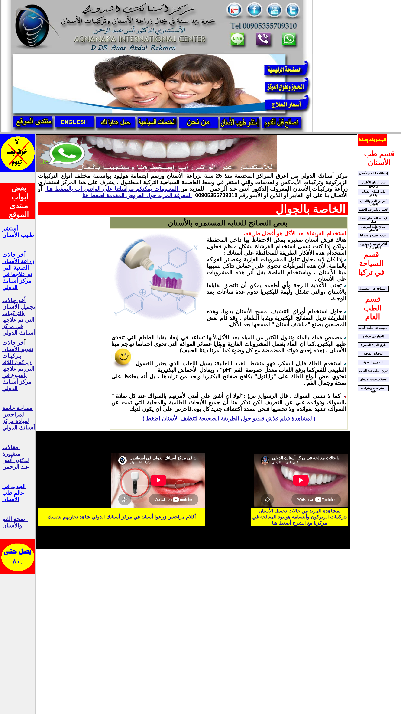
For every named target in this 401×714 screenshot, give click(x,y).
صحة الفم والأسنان (13, 522)
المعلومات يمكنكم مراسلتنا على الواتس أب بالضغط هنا (112, 189)
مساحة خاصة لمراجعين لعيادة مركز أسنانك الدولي (18, 417)
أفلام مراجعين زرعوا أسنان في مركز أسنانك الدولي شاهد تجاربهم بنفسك (122, 517)
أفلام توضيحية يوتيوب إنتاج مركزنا (373, 244)
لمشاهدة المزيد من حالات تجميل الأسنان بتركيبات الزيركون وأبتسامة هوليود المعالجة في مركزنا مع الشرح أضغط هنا (299, 517)
